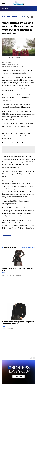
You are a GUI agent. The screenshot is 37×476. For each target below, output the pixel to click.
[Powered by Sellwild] (32, 358)
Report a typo (7, 235)
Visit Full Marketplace (28, 247)
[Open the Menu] (3, 2)
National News (9, 16)
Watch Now (31, 2)
